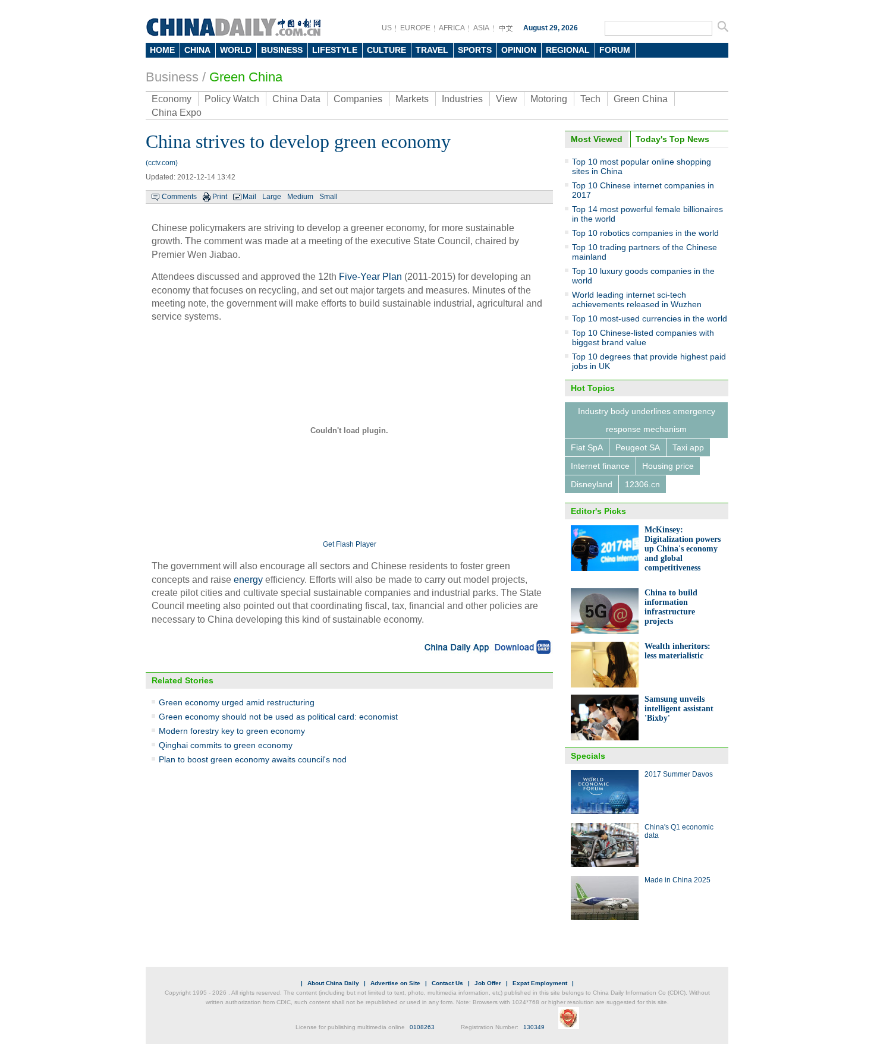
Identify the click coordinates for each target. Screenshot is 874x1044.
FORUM (614, 50)
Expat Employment (540, 983)
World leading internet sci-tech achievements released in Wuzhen (637, 299)
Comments (179, 197)
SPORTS (475, 50)
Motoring (548, 99)
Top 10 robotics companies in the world (645, 233)
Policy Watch (232, 99)
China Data (296, 99)
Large (271, 197)
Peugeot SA (637, 447)
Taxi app (688, 447)
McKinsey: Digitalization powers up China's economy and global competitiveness (683, 548)
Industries (462, 99)
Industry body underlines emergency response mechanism (646, 420)
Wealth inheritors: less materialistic (677, 651)
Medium (300, 197)
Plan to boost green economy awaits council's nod (253, 759)
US (387, 28)
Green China (245, 77)
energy (248, 580)
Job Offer (487, 983)
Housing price (668, 466)
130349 (534, 1027)
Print (219, 197)
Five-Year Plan (370, 277)
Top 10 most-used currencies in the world (649, 318)
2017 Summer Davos (679, 774)
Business (172, 77)
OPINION (518, 50)
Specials (588, 756)
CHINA (197, 50)
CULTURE (386, 50)
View (506, 99)
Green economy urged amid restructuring (237, 702)
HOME (162, 50)
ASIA (481, 28)
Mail (249, 197)
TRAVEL (432, 50)
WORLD (235, 50)
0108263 (422, 1027)
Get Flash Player (349, 544)
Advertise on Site (395, 983)
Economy (171, 99)
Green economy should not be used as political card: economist (278, 716)
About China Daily (333, 983)
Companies (358, 99)
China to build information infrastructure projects (671, 607)
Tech (590, 99)
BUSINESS (282, 50)
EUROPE (415, 28)
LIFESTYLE (334, 50)
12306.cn (642, 484)
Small (328, 197)
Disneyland (591, 484)
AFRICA (452, 28)
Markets (412, 99)
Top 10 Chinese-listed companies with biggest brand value (643, 337)
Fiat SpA (587, 447)
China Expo (177, 113)
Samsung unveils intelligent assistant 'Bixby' (679, 709)
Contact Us (447, 983)
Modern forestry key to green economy (232, 731)
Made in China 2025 (677, 880)
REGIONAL (568, 50)
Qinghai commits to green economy (226, 745)
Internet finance (600, 466)
